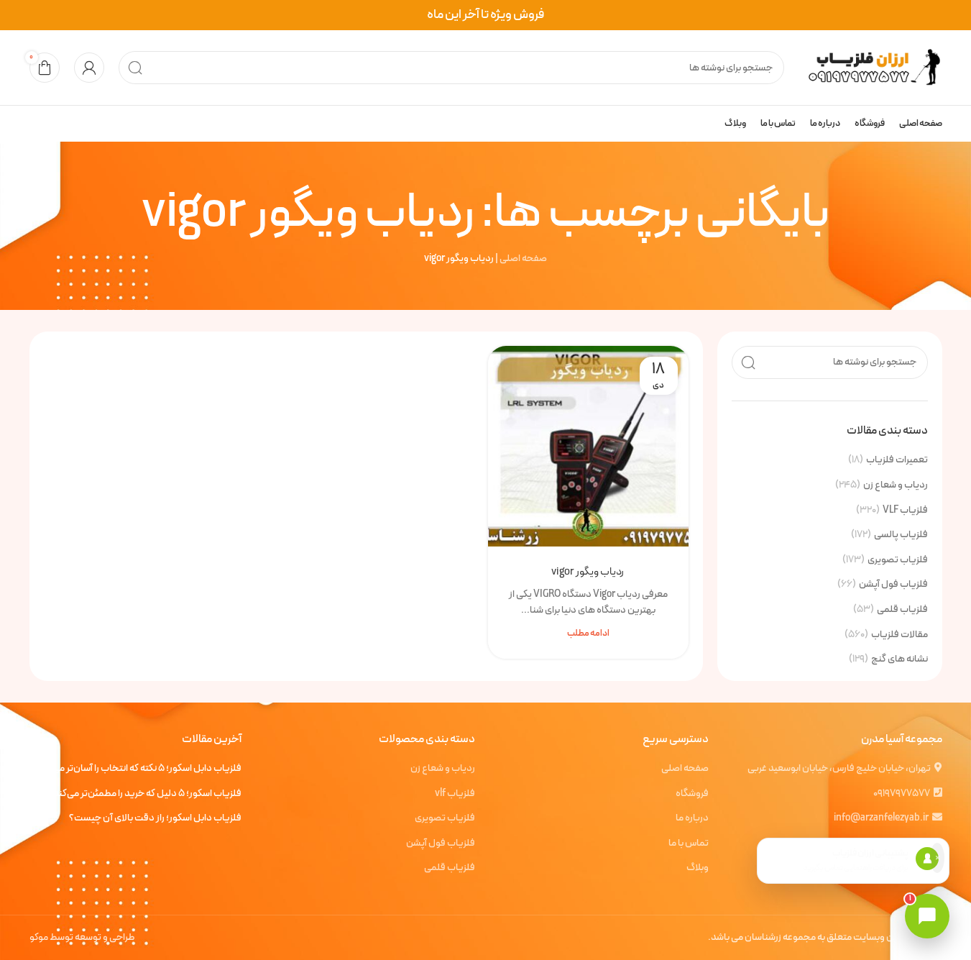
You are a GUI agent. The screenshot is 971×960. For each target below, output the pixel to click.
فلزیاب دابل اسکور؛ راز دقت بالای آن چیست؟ (155, 818)
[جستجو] (135, 67)
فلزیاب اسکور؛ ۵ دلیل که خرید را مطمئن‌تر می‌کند (147, 794)
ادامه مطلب (588, 633)
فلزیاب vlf (455, 794)
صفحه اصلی (523, 258)
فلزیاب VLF (905, 510)
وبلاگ (697, 868)
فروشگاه (692, 794)
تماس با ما (688, 843)
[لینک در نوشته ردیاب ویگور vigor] (588, 446)
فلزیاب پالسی (901, 535)
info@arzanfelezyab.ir (881, 818)
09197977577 (901, 793)
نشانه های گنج (899, 659)
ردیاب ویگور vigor (588, 572)
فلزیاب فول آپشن (893, 584)
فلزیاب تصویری (898, 560)
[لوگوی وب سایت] (870, 67)
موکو (38, 937)
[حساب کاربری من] (89, 67)
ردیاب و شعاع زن (895, 485)
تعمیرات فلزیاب (897, 460)
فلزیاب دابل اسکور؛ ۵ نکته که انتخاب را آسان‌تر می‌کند (140, 769)
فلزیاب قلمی (902, 610)
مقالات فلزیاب (899, 635)
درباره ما (692, 818)
